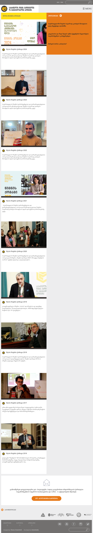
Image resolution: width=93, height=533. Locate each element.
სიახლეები (7, 523)
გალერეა (19, 523)
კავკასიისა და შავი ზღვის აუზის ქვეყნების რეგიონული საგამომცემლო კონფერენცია (68, 35)
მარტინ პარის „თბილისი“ (57, 44)
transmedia (35, 530)
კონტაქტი (31, 523)
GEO (58, 2)
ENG (62, 2)
